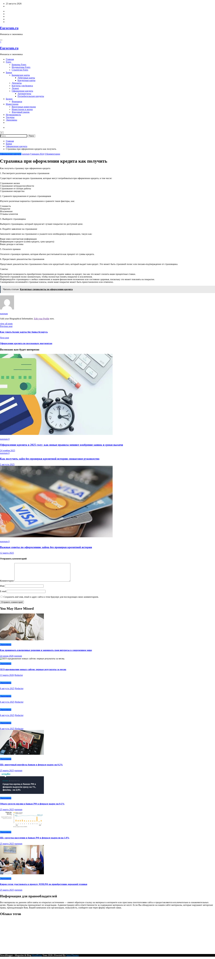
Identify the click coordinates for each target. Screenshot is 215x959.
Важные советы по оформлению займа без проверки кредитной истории (46, 547)
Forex (8, 62)
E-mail (3, 591)
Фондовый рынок (21, 112)
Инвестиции (12, 104)
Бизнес (9, 99)
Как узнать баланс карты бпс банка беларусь (24, 332)
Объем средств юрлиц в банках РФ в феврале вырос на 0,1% (32, 804)
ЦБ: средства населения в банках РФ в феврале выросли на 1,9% (34, 838)
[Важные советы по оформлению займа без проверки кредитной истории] (56, 536)
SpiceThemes (72, 955)
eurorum (26, 154)
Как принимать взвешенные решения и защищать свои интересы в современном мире (46, 650)
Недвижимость (13, 114)
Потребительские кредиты (31, 96)
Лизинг (15, 88)
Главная (10, 59)
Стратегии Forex (20, 70)
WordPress (37, 955)
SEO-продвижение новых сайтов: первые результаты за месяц (33, 669)
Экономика (11, 120)
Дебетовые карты (26, 77)
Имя (2, 586)
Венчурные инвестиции (24, 106)
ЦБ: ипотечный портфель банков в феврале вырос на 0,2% (31, 764)
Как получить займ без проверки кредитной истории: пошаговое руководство (49, 458)
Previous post (6, 326)
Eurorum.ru (9, 28)
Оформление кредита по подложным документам (26, 343)
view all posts (6, 323)
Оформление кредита (22, 91)
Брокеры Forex (19, 64)
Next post (4, 337)
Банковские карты (21, 75)
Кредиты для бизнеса (22, 85)
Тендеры (10, 117)
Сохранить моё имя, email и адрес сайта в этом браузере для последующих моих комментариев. (51, 597)
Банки (9, 72)
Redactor (18, 675)
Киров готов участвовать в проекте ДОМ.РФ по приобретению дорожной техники (43, 884)
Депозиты (17, 83)
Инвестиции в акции (22, 109)
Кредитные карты (26, 80)
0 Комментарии (52, 154)
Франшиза (17, 101)
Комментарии (7, 581)
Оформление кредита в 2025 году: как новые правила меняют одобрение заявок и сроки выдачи (61, 444)
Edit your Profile (41, 318)
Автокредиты (24, 93)
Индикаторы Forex (21, 67)
